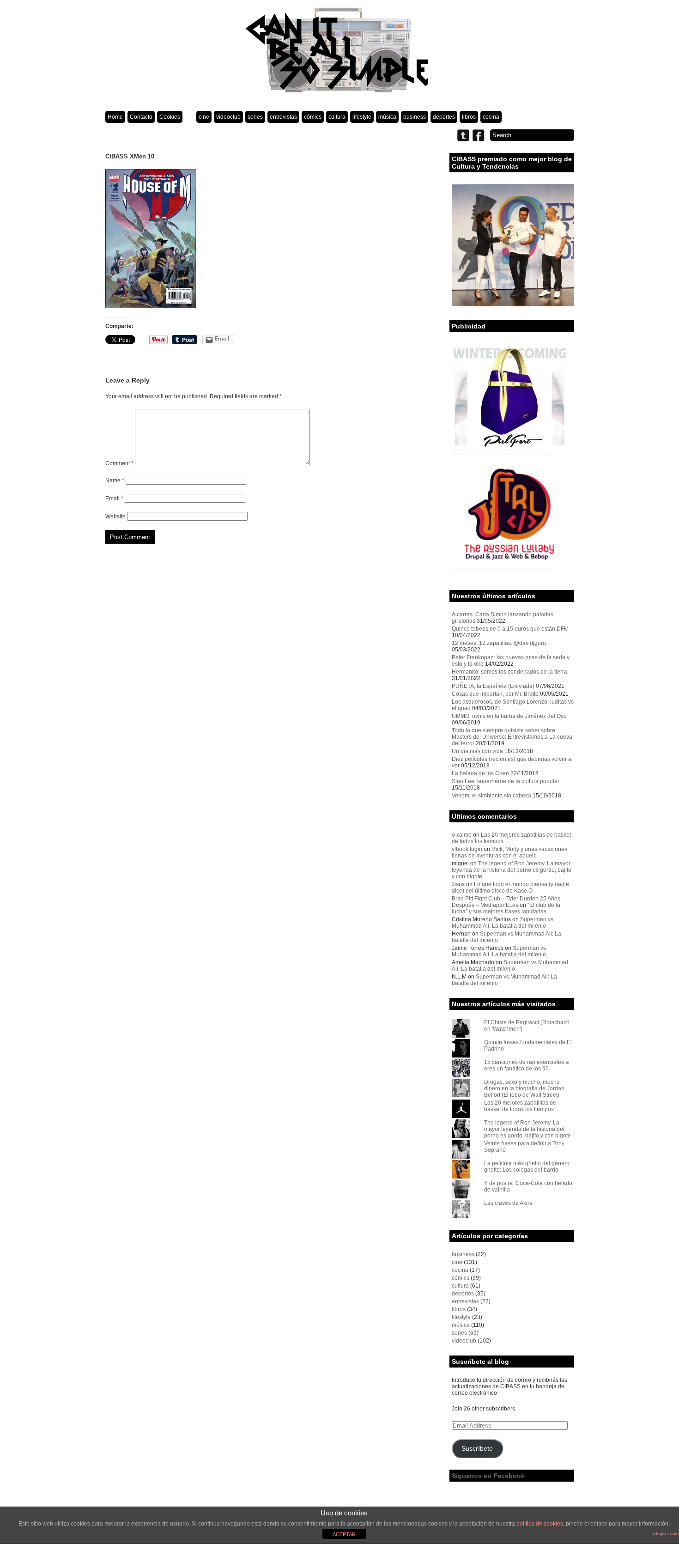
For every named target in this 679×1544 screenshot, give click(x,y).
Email (114, 498)
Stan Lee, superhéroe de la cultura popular (505, 781)
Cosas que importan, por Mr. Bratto (495, 694)
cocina (491, 117)
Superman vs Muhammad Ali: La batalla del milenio (502, 922)
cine (204, 117)
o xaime (462, 835)
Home (115, 117)
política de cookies (539, 1523)
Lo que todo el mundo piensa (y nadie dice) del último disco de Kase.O (510, 887)
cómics (312, 117)
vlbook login (467, 849)
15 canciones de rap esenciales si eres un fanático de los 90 (527, 1065)
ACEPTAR (344, 1534)
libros (469, 117)
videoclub (228, 117)
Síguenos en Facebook (488, 1475)
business (414, 117)
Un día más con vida (477, 751)
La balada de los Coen (480, 773)
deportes (444, 117)
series (255, 117)
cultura (337, 117)
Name (114, 480)
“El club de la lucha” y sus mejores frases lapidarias (506, 908)
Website (115, 516)
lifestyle (361, 117)
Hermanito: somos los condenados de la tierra (509, 672)
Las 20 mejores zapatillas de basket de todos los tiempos (520, 1106)
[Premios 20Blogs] (513, 304)
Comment (119, 463)
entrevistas (283, 117)
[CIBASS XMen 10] (150, 306)
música (387, 117)
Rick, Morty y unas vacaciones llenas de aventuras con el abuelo (509, 852)
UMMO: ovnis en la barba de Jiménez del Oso (509, 716)
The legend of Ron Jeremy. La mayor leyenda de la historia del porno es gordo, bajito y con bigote (511, 870)
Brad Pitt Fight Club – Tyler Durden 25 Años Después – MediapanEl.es (506, 901)
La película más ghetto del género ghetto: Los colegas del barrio (527, 1166)
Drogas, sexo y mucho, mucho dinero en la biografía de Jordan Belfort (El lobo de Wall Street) (524, 1088)
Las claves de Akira (508, 1203)
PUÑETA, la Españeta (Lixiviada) (493, 686)
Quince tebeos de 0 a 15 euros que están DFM (510, 629)
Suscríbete (477, 1448)
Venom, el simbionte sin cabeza (491, 795)
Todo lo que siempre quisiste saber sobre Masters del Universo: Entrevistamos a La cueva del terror (512, 737)
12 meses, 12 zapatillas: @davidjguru (499, 643)
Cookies (169, 117)
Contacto (141, 117)
